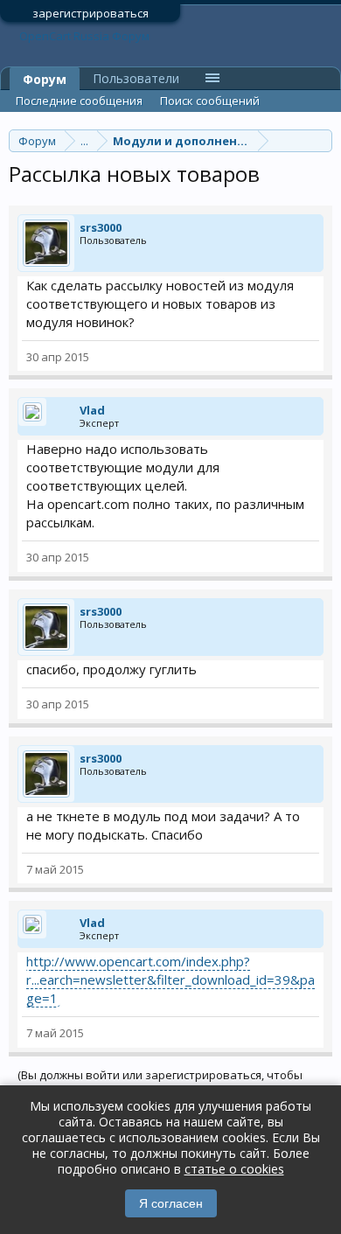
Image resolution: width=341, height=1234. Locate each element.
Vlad (92, 410)
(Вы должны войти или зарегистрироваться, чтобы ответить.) (160, 1082)
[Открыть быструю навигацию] (321, 140)
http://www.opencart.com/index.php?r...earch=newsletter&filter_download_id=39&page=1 (170, 979)
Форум (44, 79)
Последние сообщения (79, 100)
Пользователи (136, 78)
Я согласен (171, 1203)
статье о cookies (234, 1169)
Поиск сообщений (210, 100)
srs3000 (101, 227)
